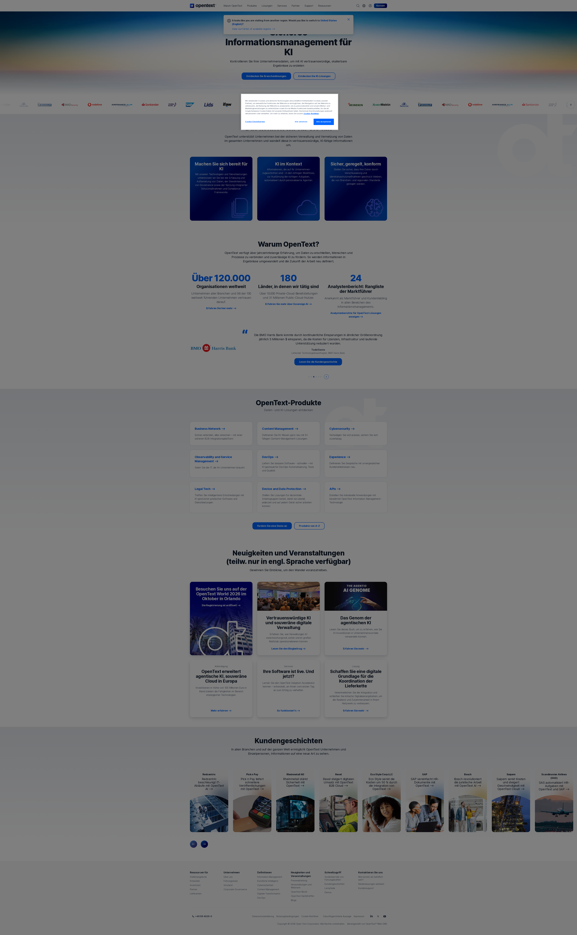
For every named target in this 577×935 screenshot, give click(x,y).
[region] (289, 112)
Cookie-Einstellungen (255, 121)
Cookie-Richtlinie (311, 114)
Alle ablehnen (301, 122)
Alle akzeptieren (323, 122)
